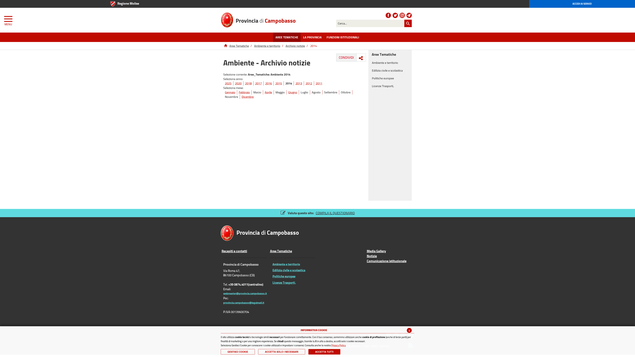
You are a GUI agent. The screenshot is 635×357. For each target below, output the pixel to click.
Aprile (268, 92)
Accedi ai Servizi (582, 3)
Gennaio (230, 92)
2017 (258, 83)
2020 (238, 83)
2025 (228, 83)
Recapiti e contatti (234, 251)
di (266, 20)
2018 (248, 83)
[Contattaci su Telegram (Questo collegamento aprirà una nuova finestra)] (409, 15)
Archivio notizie (295, 46)
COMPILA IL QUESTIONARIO (335, 213)
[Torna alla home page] (225, 46)
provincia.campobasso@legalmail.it (243, 303)
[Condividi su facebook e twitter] (361, 58)
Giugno (292, 92)
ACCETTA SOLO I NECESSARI (281, 351)
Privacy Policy (338, 345)
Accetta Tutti (324, 351)
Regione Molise (128, 3)
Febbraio (244, 92)
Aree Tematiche (239, 46)
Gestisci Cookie (238, 351)
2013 (299, 83)
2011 (319, 83)
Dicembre (248, 96)
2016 (268, 83)
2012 (309, 83)
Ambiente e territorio (267, 46)
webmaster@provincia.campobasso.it (245, 293)
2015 (278, 83)
